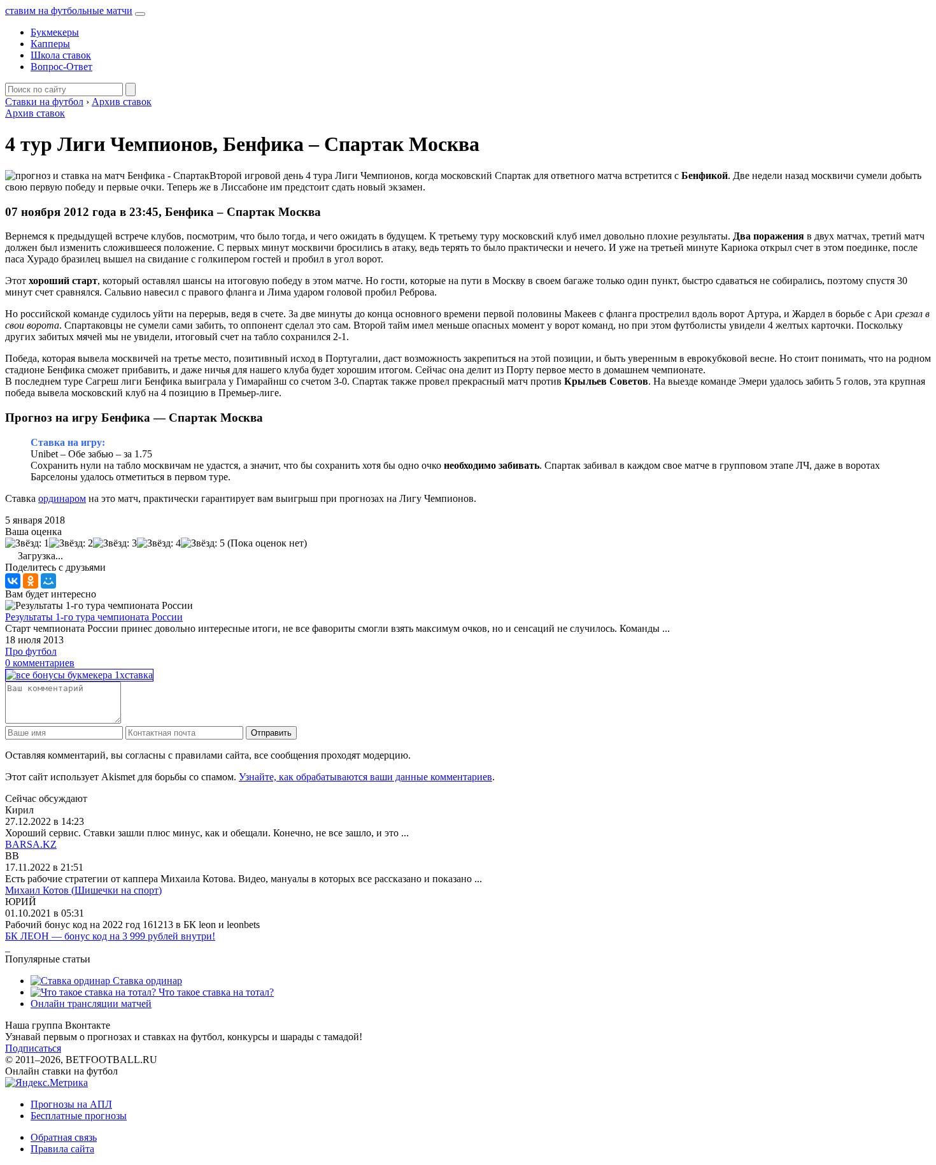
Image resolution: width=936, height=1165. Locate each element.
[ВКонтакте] (12, 581)
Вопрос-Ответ (61, 66)
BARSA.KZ (31, 844)
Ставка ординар (146, 980)
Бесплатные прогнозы (79, 1115)
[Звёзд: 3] (115, 543)
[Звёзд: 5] (203, 543)
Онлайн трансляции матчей (91, 1003)
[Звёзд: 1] (27, 543)
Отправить (271, 733)
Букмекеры (55, 32)
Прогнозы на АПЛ (71, 1104)
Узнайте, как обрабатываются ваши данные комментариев (365, 776)
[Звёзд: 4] (159, 543)
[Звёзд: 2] (71, 543)
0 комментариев (39, 662)
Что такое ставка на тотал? (215, 992)
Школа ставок (61, 55)
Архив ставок (35, 113)
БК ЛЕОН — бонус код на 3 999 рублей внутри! (110, 936)
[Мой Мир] (48, 581)
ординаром (62, 498)
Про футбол (31, 651)
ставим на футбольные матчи (68, 10)
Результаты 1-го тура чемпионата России (94, 616)
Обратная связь (64, 1137)
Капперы (50, 43)
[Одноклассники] (30, 581)
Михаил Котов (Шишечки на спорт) (83, 890)
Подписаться (33, 1048)
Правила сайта (62, 1148)
